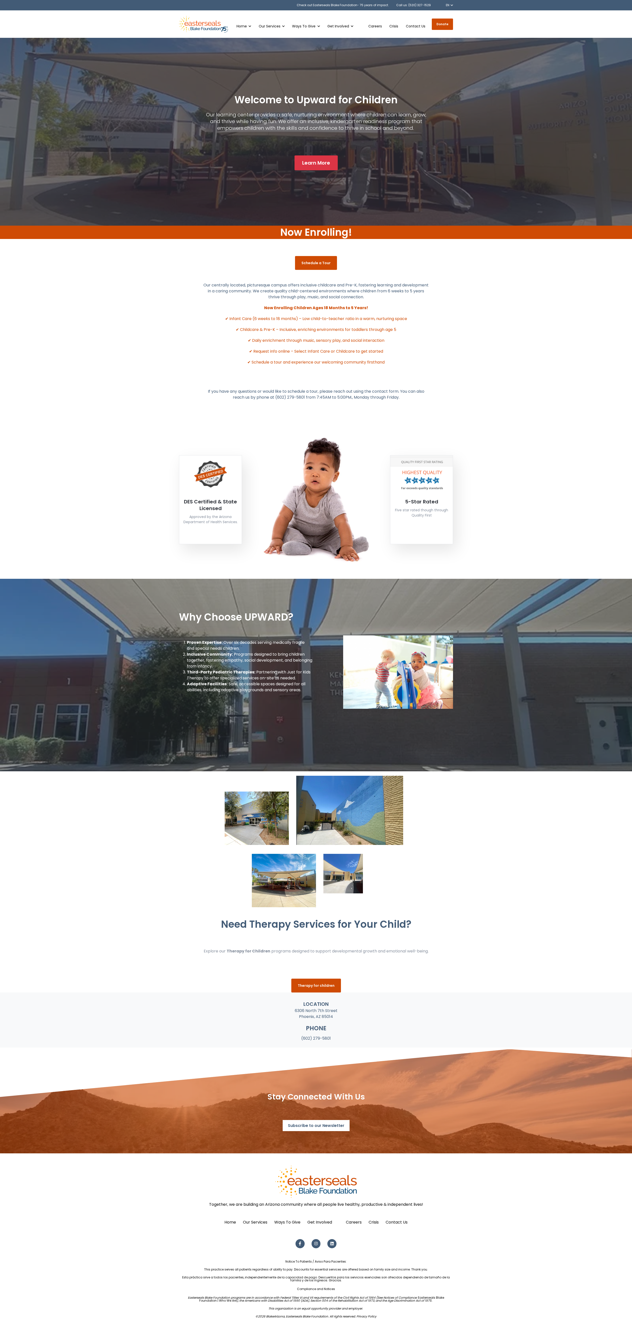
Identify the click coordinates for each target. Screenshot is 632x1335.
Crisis (393, 26)
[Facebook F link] (300, 1243)
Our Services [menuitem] (255, 1222)
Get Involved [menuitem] (319, 1222)
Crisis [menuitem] (374, 1222)
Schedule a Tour (316, 262)
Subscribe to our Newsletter (316, 1125)
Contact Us (415, 26)
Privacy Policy (366, 1316)
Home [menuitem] (230, 1222)
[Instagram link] (316, 1243)
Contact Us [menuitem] (397, 1222)
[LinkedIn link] (331, 1243)
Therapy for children (316, 985)
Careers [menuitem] (354, 1222)
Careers (375, 26)
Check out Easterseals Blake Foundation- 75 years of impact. (343, 5)
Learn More (316, 162)
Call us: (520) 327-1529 (413, 5)
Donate (442, 24)
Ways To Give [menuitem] (287, 1222)
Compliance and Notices (316, 1289)
